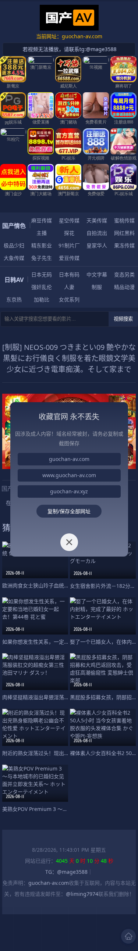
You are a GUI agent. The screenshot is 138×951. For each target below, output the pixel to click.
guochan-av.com (48, 882)
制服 (97, 286)
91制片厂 (69, 245)
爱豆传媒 (69, 257)
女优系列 (69, 299)
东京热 (14, 299)
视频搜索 (123, 319)
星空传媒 (69, 220)
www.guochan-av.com (69, 475)
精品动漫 (124, 286)
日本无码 (41, 274)
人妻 (69, 286)
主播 (41, 232)
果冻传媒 (124, 245)
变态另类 (124, 274)
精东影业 (41, 245)
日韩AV (14, 280)
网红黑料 (124, 232)
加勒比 (41, 299)
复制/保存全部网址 (69, 511)
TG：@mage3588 (66, 871)
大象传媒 (14, 257)
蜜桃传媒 (124, 220)
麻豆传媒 (41, 220)
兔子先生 (41, 257)
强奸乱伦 (41, 286)
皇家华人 (96, 245)
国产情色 (14, 226)
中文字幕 (96, 274)
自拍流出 (96, 232)
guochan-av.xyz (69, 491)
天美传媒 (96, 220)
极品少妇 (14, 245)
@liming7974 (82, 893)
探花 (69, 232)
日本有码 (69, 274)
